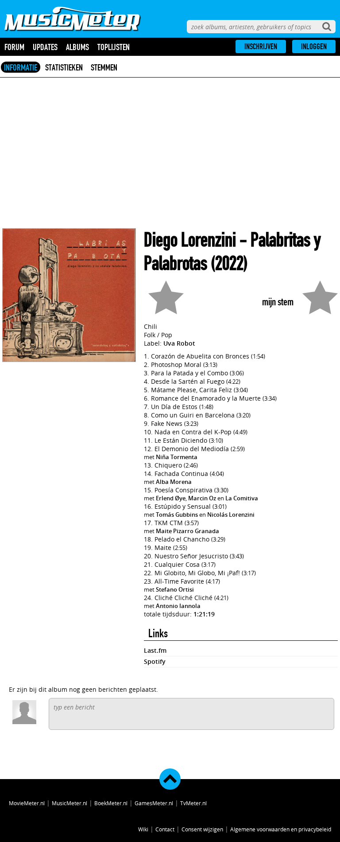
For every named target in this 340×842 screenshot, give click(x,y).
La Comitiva (241, 498)
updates (45, 47)
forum (14, 47)
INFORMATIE (20, 67)
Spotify (155, 661)
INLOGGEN (314, 46)
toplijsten (113, 47)
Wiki (143, 829)
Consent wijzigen (202, 829)
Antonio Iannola (178, 606)
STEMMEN (104, 67)
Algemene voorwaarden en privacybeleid (280, 829)
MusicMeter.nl (69, 803)
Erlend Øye (170, 498)
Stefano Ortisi (175, 589)
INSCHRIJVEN (260, 46)
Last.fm (155, 650)
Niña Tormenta (176, 457)
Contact (164, 829)
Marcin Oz (202, 498)
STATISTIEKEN (64, 67)
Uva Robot (179, 343)
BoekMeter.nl (111, 803)
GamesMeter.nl (154, 803)
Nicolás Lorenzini (231, 514)
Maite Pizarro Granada (187, 531)
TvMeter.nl (193, 803)
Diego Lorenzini (190, 240)
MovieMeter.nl (27, 803)
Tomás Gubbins (177, 514)
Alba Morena (174, 482)
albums (77, 47)
